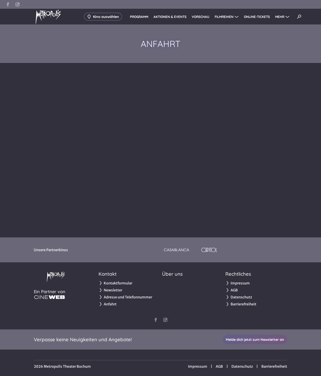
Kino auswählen (106, 16)
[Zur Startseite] (48, 16)
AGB (219, 366)
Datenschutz (242, 366)
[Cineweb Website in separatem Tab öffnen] (49, 297)
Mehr (279, 17)
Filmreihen (224, 17)
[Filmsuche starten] (299, 16)
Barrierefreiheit (274, 366)
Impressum (197, 366)
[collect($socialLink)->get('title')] (7, 4)
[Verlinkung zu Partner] (176, 250)
